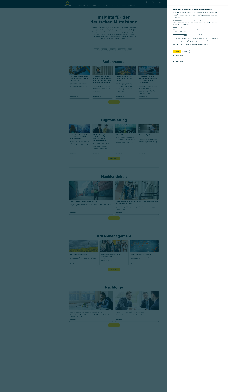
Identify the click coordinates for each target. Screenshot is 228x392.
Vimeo (174, 29)
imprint (206, 44)
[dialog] (114, 196)
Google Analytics (177, 22)
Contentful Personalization (179, 34)
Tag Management (177, 20)
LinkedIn (175, 27)
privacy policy (195, 44)
